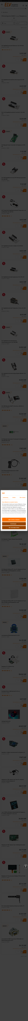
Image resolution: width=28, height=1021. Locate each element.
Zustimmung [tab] (5, 497)
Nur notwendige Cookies (14, 527)
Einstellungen (13, 523)
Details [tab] (14, 497)
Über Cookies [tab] (22, 497)
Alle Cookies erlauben (14, 519)
